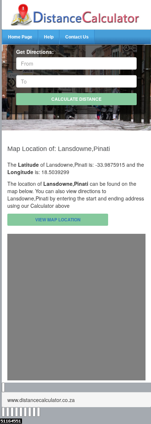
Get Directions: (35, 51)
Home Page (20, 37)
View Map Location (58, 219)
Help (49, 37)
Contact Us (77, 37)
